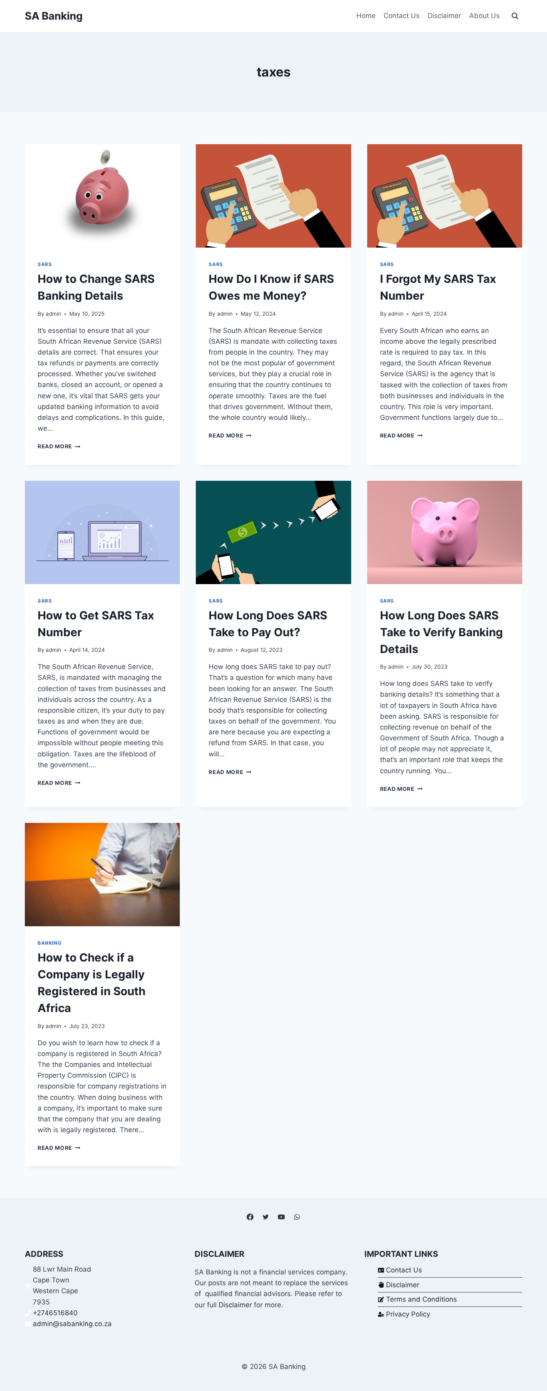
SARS (45, 264)
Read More (59, 446)
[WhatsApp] (297, 1217)
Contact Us (402, 16)
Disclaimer (444, 16)
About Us (484, 16)
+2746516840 (55, 1313)
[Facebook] (250, 1217)
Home (366, 16)
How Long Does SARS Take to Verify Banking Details (441, 632)
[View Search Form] (515, 16)
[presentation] (102, 196)
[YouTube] (281, 1217)
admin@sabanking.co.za (72, 1324)
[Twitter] (265, 1217)
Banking (49, 943)
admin (53, 313)
